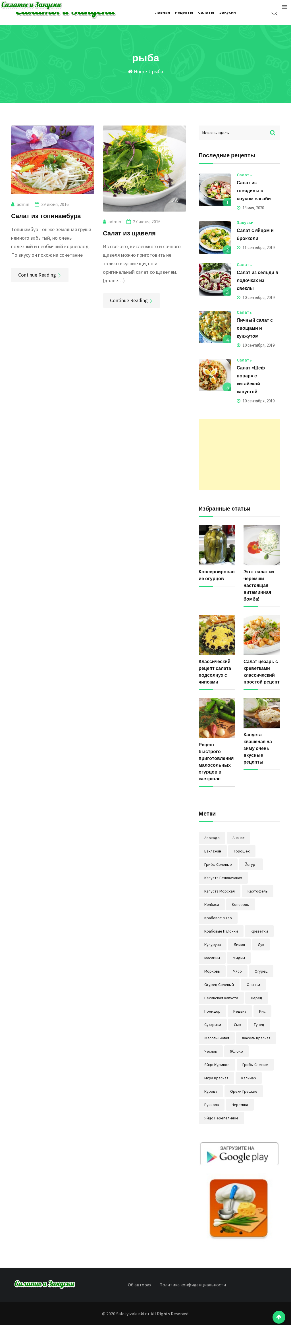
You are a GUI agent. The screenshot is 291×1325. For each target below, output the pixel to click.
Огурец (261, 971)
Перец (256, 997)
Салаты (206, 12)
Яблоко (236, 1051)
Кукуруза (212, 944)
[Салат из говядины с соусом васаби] (215, 190)
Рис (262, 1011)
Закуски (227, 12)
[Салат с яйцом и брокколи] (215, 237)
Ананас (238, 837)
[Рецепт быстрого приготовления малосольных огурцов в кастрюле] (217, 718)
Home (140, 71)
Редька (239, 1011)
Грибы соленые (218, 864)
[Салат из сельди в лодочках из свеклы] (215, 279)
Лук (261, 944)
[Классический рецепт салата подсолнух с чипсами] (217, 635)
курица (210, 1091)
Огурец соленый (219, 984)
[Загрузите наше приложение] (239, 1191)
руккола (211, 1104)
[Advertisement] (239, 454)
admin (23, 204)
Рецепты (184, 12)
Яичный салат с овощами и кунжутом (255, 328)
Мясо (237, 971)
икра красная (216, 1078)
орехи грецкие (243, 1091)
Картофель (258, 891)
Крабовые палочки (221, 931)
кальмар (248, 1078)
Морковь (212, 971)
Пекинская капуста (221, 997)
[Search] (274, 12)
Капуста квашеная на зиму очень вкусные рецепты (258, 748)
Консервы (241, 904)
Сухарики (212, 1024)
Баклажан (212, 851)
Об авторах (139, 1285)
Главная (161, 12)
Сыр (237, 1024)
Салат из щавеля (129, 233)
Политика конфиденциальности (192, 1285)
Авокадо (212, 837)
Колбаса (211, 904)
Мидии (239, 957)
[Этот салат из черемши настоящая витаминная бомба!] (262, 545)
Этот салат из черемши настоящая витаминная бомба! (259, 585)
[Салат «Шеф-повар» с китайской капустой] (215, 375)
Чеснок (210, 1051)
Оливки (253, 984)
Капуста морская (219, 891)
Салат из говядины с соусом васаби (254, 190)
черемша (240, 1104)
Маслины (212, 957)
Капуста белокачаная (223, 877)
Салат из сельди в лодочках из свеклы (257, 280)
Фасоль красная (256, 1037)
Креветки (259, 931)
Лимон (239, 944)
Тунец (259, 1024)
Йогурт (251, 864)
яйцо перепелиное (221, 1118)
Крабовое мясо (218, 917)
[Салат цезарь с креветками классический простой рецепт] (262, 635)
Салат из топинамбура (46, 216)
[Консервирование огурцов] (217, 545)
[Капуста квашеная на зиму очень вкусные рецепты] (262, 713)
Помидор (212, 1011)
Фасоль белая (216, 1037)
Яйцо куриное (217, 1064)
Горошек (242, 851)
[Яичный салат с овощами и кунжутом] (215, 327)
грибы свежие (255, 1064)
